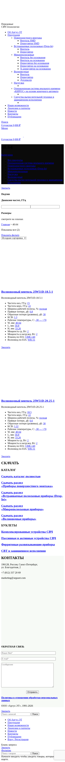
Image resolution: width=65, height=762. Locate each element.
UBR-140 (30, 337)
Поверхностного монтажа (28, 37)
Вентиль (24, 49)
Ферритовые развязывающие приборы (28, 544)
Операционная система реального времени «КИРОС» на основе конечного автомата (37, 90)
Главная (5, 224)
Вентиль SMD (27, 40)
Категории (7, 154)
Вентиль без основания (32, 57)
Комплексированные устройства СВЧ (27, 531)
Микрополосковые (24, 54)
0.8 (31, 311)
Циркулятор (26, 52)
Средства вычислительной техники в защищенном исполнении (34, 98)
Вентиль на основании (32, 60)
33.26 (18, 328)
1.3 (15, 317)
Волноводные (21, 71)
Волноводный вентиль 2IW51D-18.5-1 (27, 291)
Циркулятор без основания (34, 63)
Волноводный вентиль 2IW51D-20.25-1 (28, 400)
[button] (5, 347)
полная (43, 308)
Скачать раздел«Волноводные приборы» (18, 517)
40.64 (18, 323)
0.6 (31, 420)
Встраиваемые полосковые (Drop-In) (33, 46)
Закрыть (5, 188)
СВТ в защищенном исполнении (23, 550)
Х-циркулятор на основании (35, 68)
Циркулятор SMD (29, 43)
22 (29, 306)
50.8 (17, 325)
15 (28, 303)
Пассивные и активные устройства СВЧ (28, 538)
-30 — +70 (40, 320)
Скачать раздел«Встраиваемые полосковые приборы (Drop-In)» (32, 496)
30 (44, 314)
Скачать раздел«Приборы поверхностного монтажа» (27, 484)
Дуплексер (26, 80)
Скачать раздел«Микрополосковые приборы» (22, 507)
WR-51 (31, 339)
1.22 (16, 426)
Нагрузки (19, 83)
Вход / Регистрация (18, 739)
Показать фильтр (10, 235)
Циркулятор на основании (34, 66)
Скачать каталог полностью (21, 476)
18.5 (29, 412)
